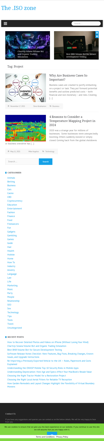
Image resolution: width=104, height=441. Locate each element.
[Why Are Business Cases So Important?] (25, 87)
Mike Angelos (34, 151)
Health (10, 250)
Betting (11, 181)
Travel (10, 323)
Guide (10, 243)
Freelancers (13, 223)
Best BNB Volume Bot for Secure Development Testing (81, 55)
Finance (11, 216)
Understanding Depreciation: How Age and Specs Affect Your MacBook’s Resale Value (49, 371)
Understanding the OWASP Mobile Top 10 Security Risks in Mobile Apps (43, 368)
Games (10, 239)
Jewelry (11, 269)
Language (12, 273)
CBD (9, 196)
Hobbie (11, 254)
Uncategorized (14, 327)
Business (56, 106)
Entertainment (14, 208)
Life (9, 281)
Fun (9, 227)
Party (10, 293)
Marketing (12, 285)
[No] (100, 432)
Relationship (13, 300)
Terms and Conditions (45, 437)
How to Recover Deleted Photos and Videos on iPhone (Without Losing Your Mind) (47, 342)
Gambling (12, 235)
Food (9, 220)
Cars (9, 189)
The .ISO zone (18, 8)
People (10, 296)
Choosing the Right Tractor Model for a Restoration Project (36, 375)
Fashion (11, 212)
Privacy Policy (62, 437)
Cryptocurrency (14, 200)
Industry (11, 266)
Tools (10, 320)
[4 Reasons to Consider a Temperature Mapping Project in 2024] (25, 127)
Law (9, 277)
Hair (9, 247)
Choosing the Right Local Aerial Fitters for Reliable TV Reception (39, 379)
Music (10, 289)
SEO (9, 304)
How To (11, 262)
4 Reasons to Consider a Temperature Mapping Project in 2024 (72, 121)
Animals (11, 177)
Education (12, 204)
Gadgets (11, 231)
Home (10, 258)
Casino (10, 193)
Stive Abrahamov (39, 106)
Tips (9, 316)
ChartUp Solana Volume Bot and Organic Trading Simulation (31, 54)
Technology (49, 151)
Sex (9, 308)
